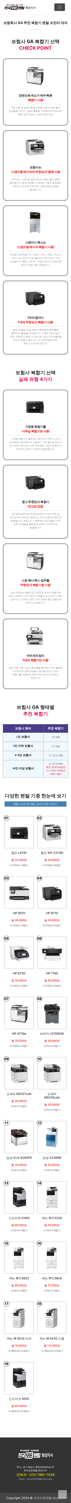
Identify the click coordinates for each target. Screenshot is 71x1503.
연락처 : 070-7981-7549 (35, 1475)
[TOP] (62, 1494)
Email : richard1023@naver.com (35, 1478)
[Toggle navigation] (59, 7)
